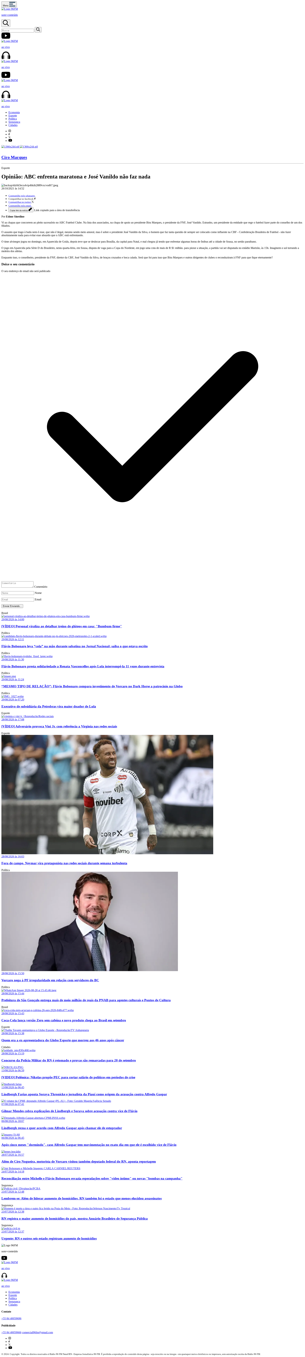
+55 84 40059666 (11, 1332)
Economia (14, 112)
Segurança (14, 121)
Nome (38, 592)
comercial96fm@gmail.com (37, 1332)
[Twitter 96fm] (9, 137)
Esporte (12, 115)
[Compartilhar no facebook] (34, 198)
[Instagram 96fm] (9, 131)
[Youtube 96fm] (10, 140)
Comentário (40, 586)
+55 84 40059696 (11, 1318)
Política (12, 118)
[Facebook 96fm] (9, 134)
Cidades (12, 125)
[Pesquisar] (38, 29)
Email (38, 599)
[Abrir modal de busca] (5, 23)
